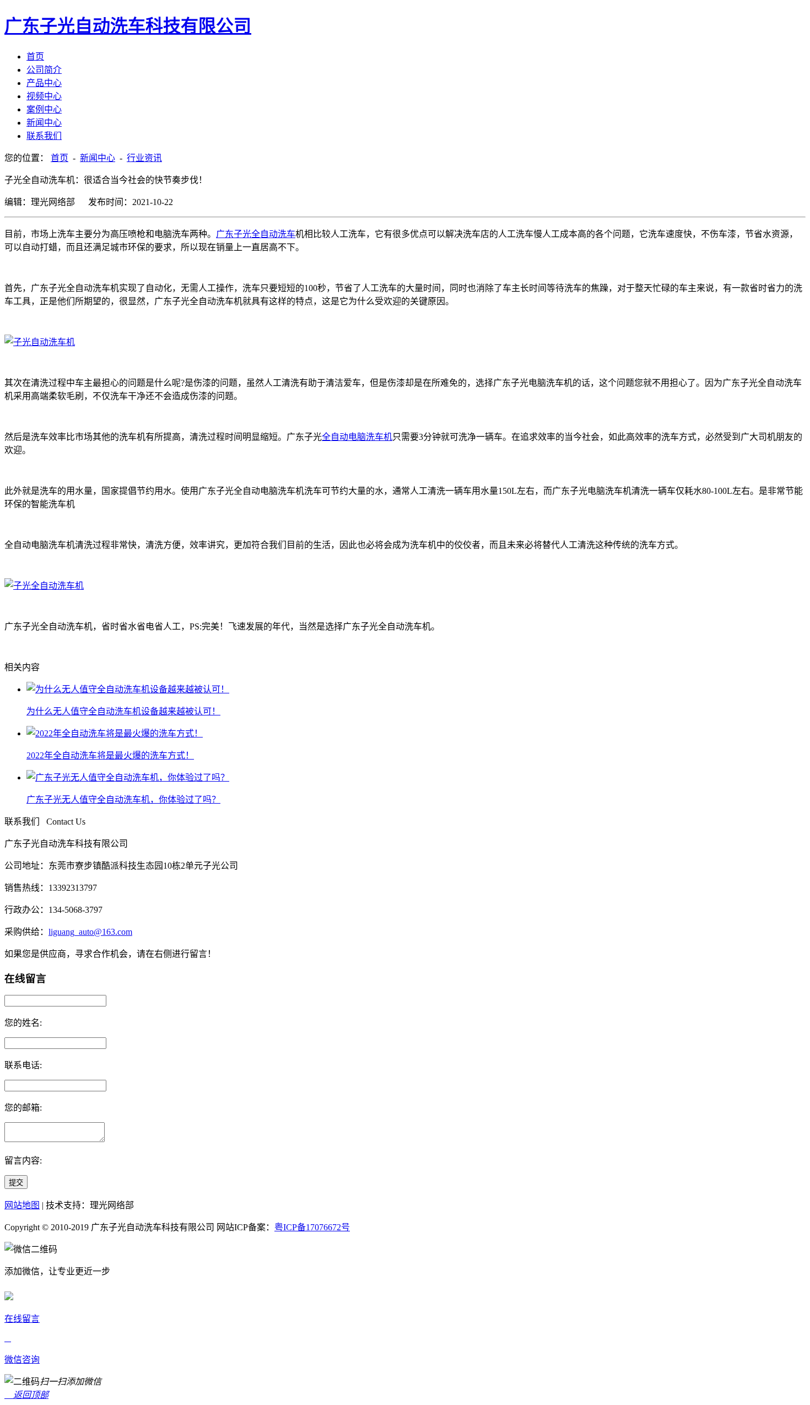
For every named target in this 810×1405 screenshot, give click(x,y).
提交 (16, 1182)
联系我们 (44, 136)
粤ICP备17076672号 (312, 1227)
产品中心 (44, 83)
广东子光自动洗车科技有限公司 (127, 26)
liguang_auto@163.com (90, 931)
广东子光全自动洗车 (255, 234)
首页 (35, 56)
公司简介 (44, 69)
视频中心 (44, 96)
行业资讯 (144, 158)
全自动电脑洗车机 (357, 437)
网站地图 (22, 1205)
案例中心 (44, 109)
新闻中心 (44, 122)
